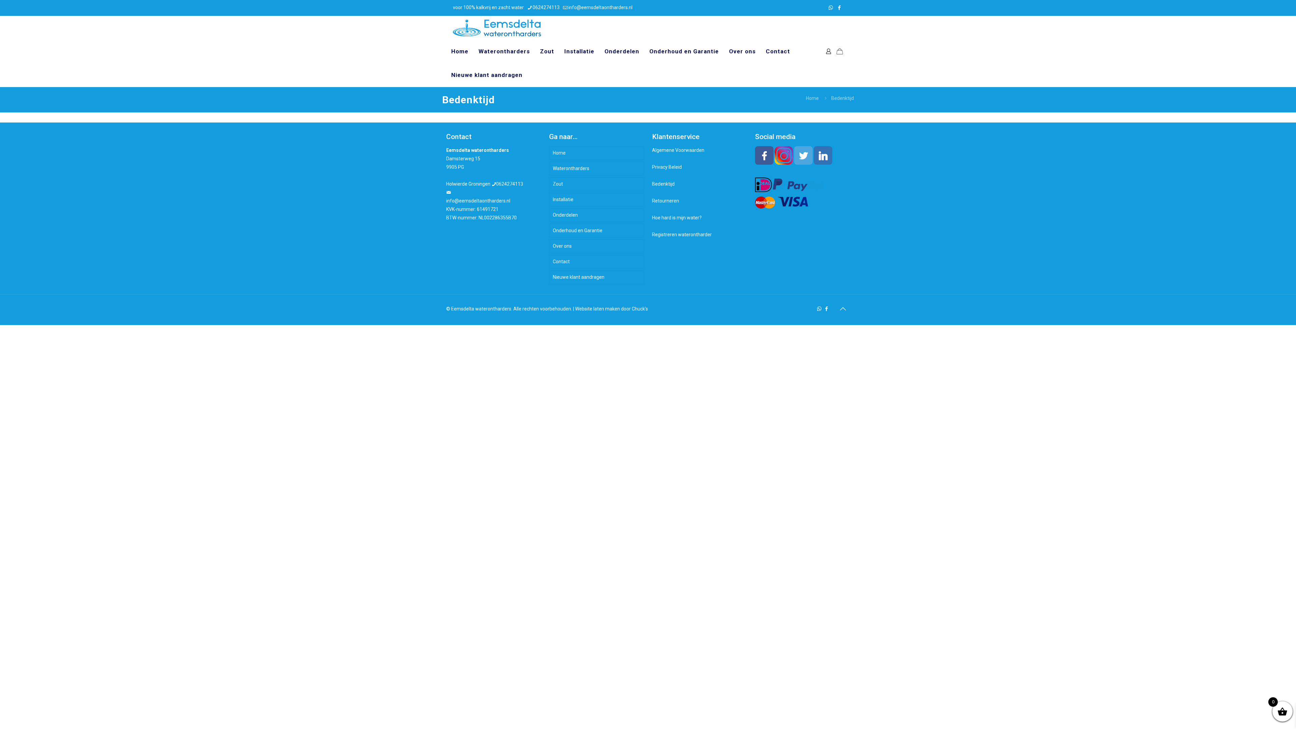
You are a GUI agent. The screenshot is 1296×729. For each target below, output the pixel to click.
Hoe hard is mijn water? (677, 217)
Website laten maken (597, 309)
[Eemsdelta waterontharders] (497, 27)
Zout (558, 184)
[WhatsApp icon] (830, 8)
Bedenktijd (663, 184)
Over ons (562, 246)
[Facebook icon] (839, 8)
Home (812, 98)
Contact (561, 261)
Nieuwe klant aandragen (578, 277)
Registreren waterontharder (682, 234)
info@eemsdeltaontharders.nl (600, 7)
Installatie (563, 199)
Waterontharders (571, 168)
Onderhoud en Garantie (577, 230)
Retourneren (665, 201)
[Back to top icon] (843, 309)
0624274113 (546, 7)
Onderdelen (565, 215)
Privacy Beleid (667, 167)
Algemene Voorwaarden (678, 150)
